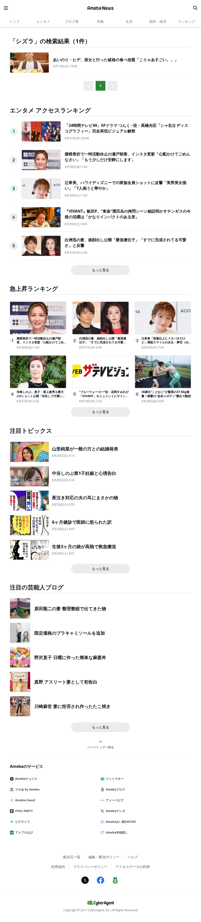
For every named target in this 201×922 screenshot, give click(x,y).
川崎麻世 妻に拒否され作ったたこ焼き (72, 706)
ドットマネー (115, 779)
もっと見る (100, 270)
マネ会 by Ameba (27, 789)
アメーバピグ (115, 800)
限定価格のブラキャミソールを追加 (69, 633)
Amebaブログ (115, 789)
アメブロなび (24, 832)
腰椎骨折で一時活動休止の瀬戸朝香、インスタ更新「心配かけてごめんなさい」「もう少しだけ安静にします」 (127, 156)
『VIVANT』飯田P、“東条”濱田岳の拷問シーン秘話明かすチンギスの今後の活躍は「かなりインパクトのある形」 (128, 213)
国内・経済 (157, 21)
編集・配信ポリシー (103, 857)
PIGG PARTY (24, 811)
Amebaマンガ (115, 811)
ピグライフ (22, 822)
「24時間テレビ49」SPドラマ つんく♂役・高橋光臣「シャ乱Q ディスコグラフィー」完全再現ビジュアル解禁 (126, 128)
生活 (129, 21)
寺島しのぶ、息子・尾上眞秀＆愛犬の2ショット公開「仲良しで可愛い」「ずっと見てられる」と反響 (41, 396)
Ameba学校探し (117, 832)
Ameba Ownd (25, 800)
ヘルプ (132, 857)
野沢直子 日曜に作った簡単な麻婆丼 (70, 657)
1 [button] (100, 85)
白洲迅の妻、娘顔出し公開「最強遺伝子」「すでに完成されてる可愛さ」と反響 (102, 342)
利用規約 (58, 866)
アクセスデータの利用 (132, 866)
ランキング (186, 21)
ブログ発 (72, 21)
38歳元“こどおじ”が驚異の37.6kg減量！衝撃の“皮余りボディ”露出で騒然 (166, 394)
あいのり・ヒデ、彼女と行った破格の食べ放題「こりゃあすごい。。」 (115, 59)
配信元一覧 (71, 857)
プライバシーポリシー (90, 866)
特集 (100, 21)
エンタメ (43, 21)
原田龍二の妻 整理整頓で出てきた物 (70, 608)
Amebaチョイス (26, 779)
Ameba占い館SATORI (121, 822)
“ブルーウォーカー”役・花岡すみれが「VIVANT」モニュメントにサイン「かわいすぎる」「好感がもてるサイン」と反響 (104, 398)
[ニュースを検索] (195, 8)
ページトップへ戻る (100, 747)
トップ (14, 21)
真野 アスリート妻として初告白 (65, 682)
